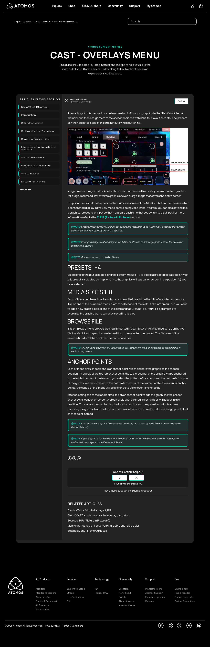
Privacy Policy (52, 626)
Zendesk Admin (78, 99)
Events (122, 597)
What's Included (30, 173)
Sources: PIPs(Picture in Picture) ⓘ (89, 520)
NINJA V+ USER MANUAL (66, 21)
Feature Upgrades (184, 597)
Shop (71, 6)
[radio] (119, 478)
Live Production (75, 597)
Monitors (40, 588)
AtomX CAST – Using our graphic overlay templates (98, 515)
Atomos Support (154, 593)
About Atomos (126, 601)
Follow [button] (181, 101)
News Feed (125, 593)
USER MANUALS (43, 21)
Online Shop (181, 588)
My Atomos (154, 6)
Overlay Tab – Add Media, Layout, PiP (89, 510)
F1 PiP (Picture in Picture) (113, 217)
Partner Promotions (185, 601)
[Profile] (192, 6)
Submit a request (142, 490)
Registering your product (35, 139)
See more (25, 189)
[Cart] (201, 6)
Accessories (42, 609)
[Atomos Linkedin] (198, 625)
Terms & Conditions (73, 626)
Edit (69, 601)
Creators (123, 588)
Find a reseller (182, 593)
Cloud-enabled (44, 597)
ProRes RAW (101, 593)
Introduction (28, 115)
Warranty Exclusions (33, 157)
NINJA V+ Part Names (33, 181)
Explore (57, 6)
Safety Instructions (32, 123)
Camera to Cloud (76, 588)
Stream (70, 593)
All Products (42, 605)
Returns (149, 601)
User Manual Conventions (36, 165)
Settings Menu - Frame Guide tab (87, 530)
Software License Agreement (38, 131)
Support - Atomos (22, 21)
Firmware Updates (155, 597)
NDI (96, 588)
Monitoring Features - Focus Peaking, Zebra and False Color (103, 525)
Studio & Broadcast (46, 601)
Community (115, 6)
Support (134, 6)
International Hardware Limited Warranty (38, 148)
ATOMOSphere (91, 6)
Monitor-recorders (46, 593)
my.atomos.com (153, 588)
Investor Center (127, 605)
